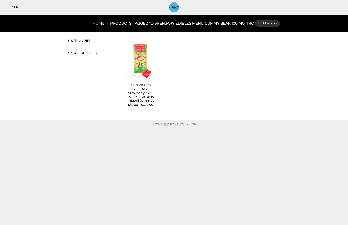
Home (99, 23)
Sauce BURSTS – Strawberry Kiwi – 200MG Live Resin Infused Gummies (141, 94)
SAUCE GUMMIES (82, 53)
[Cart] (340, 7)
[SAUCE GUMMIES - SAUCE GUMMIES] (174, 7)
